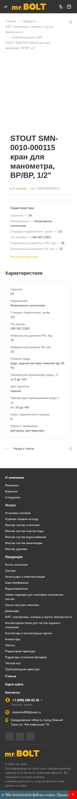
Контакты (12, 692)
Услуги (10, 505)
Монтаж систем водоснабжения (25, 537)
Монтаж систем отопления (22, 525)
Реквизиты (12, 485)
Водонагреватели (16, 588)
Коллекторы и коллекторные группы (28, 633)
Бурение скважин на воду (21, 519)
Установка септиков (18, 513)
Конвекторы (12, 639)
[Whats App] (30, 736)
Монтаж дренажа (16, 549)
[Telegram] (10, 736)
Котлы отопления (16, 564)
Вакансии (11, 491)
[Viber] (20, 736)
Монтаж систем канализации (23, 543)
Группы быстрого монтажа (22, 605)
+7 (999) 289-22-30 (25, 700)
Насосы (10, 645)
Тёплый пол (13, 663)
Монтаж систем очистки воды (24, 531)
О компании (14, 477)
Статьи (10, 676)
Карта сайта (14, 684)
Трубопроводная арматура (22, 669)
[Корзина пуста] (69, 7)
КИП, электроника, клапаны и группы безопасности (38, 617)
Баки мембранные (16, 582)
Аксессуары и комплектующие (25, 576)
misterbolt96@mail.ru (26, 712)
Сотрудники (12, 497)
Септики (10, 570)
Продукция (14, 557)
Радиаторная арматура (20, 651)
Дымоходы (12, 611)
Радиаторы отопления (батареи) (26, 657)
